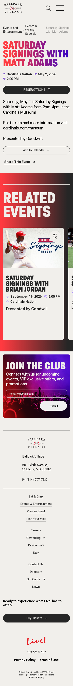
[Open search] (51, 8)
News (36, 587)
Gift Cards (33, 579)
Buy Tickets (34, 618)
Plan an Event (36, 511)
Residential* (36, 545)
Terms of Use (48, 660)
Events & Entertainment (36, 504)
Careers (36, 530)
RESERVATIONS (34, 90)
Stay (36, 553)
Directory (36, 572)
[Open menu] (62, 8)
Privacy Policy (25, 660)
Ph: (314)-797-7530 (34, 479)
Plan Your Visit (36, 519)
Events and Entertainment (12, 29)
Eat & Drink (36, 496)
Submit (54, 405)
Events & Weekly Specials (31, 30)
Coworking (33, 538)
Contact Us (35, 564)
